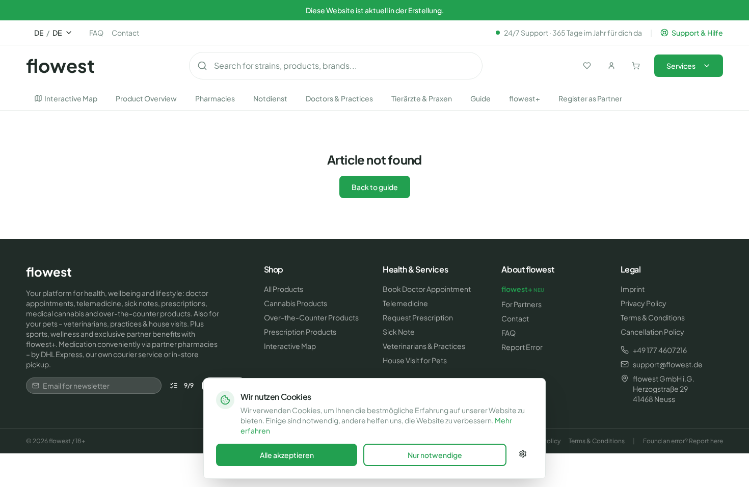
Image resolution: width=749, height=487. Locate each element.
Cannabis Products (295, 303)
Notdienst (270, 98)
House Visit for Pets (415, 360)
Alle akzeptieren (287, 454)
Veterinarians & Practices (424, 345)
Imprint (633, 288)
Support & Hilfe (697, 32)
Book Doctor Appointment (427, 288)
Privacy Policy (643, 303)
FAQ (96, 32)
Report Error (522, 346)
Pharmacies (215, 98)
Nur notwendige (435, 454)
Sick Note (399, 331)
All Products (283, 288)
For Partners (521, 304)
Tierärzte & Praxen (421, 98)
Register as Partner (590, 98)
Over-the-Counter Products (311, 317)
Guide (480, 98)
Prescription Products (300, 331)
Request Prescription (418, 317)
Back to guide (375, 187)
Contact (125, 32)
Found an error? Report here (683, 441)
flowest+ (524, 98)
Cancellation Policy (652, 331)
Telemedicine (405, 303)
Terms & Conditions (653, 317)
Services (681, 65)
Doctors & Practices (339, 98)
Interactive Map (70, 98)
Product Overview (146, 98)
